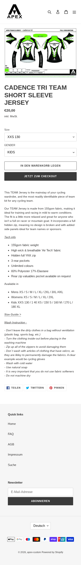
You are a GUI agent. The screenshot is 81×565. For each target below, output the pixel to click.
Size (6, 129)
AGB (11, 444)
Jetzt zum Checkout (40, 176)
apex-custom (34, 552)
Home (12, 423)
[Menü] (74, 12)
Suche (12, 465)
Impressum (15, 454)
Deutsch (39, 525)
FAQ (11, 434)
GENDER (9, 145)
